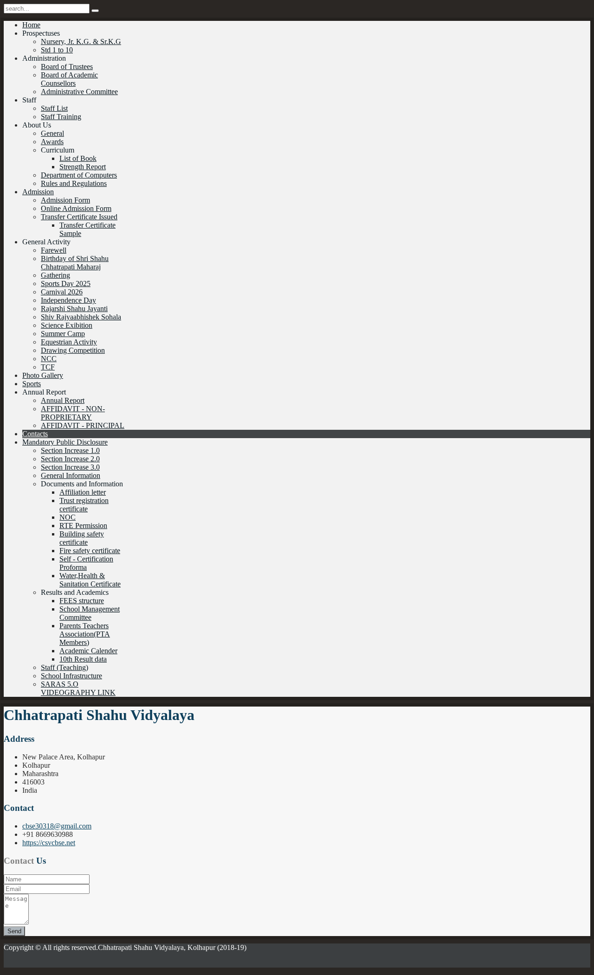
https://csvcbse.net (48, 843)
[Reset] (95, 10)
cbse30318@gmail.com (56, 826)
